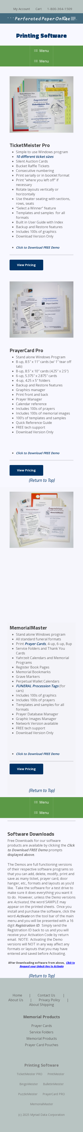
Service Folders (41, 1032)
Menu (44, 50)
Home (17, 995)
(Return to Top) (41, 480)
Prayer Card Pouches (41, 1045)
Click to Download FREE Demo (37, 247)
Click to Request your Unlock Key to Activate (47, 964)
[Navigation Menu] (73, 18)
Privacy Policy (49, 1000)
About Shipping (41, 1004)
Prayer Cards (35, 643)
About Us (15, 1000)
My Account (21, 9)
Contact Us (46, 995)
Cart (39, 9)
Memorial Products (41, 1038)
